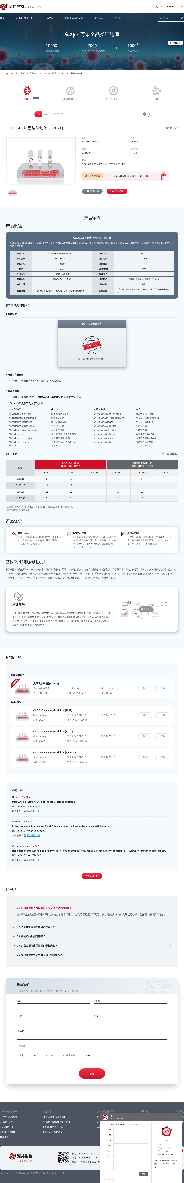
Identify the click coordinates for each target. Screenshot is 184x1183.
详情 (145, 688)
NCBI (144, 264)
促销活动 (176, 43)
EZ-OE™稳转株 (7, 1132)
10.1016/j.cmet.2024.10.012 (30, 855)
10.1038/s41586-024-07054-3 (31, 806)
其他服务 (4, 1137)
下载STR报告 (171, 454)
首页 (2, 18)
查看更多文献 (92, 876)
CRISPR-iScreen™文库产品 (56, 1122)
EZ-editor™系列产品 (53, 1127)
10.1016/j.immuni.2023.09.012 (31, 831)
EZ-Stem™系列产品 (52, 1132)
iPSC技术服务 (7, 1127)
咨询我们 (94, 191)
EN (181, 6)
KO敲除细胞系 (49, 73)
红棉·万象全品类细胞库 (54, 1116)
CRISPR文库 (6, 1122)
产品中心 (33, 73)
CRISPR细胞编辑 (8, 1116)
